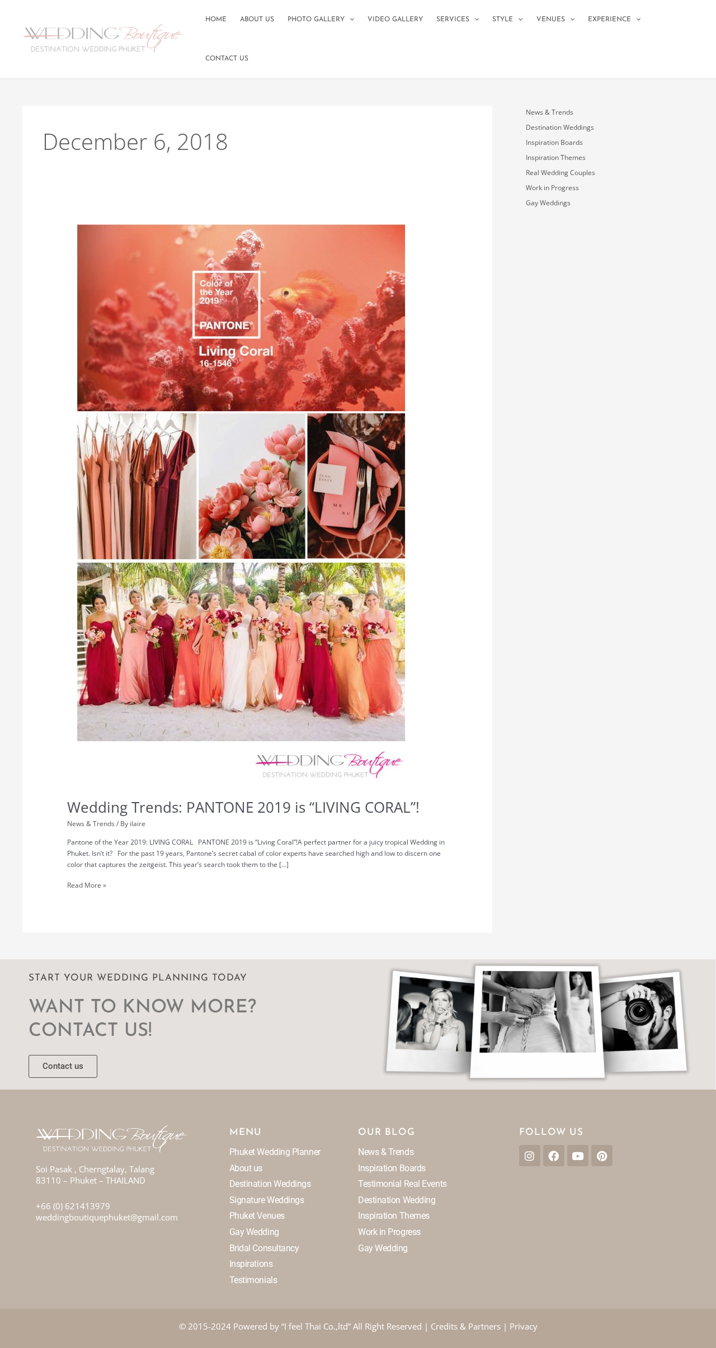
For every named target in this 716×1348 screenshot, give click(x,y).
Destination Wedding (396, 1200)
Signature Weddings (266, 1200)
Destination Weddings (560, 127)
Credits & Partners (466, 1326)
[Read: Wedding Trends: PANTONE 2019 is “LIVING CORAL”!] (240, 501)
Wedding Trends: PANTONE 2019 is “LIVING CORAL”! (243, 807)
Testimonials (253, 1280)
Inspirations (251, 1264)
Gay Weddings (548, 203)
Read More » (86, 885)
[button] (349, 19)
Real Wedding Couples (560, 172)
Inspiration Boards (554, 142)
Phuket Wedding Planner (275, 1152)
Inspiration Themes (556, 157)
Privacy (524, 1326)
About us (245, 1168)
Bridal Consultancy (264, 1248)
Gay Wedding (254, 1232)
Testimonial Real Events (402, 1184)
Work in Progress (552, 187)
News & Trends (91, 823)
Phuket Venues (257, 1215)
